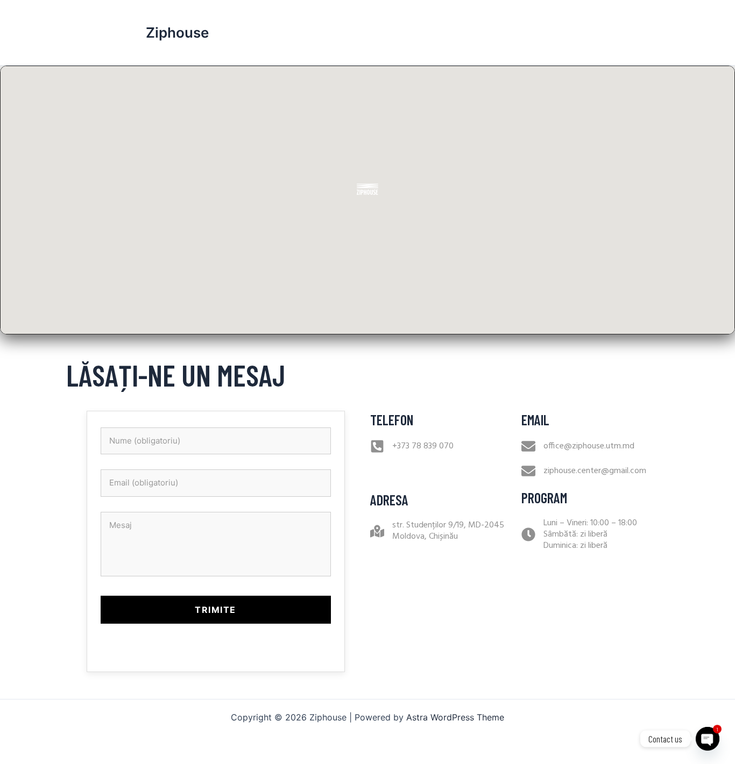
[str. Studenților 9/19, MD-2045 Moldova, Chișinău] (377, 531)
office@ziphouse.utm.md (588, 446)
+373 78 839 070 (423, 446)
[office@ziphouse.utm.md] (528, 446)
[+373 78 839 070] (377, 446)
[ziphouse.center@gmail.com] (528, 471)
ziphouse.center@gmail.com (594, 471)
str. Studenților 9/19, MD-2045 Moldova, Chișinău (448, 531)
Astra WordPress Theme (455, 717)
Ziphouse (177, 32)
